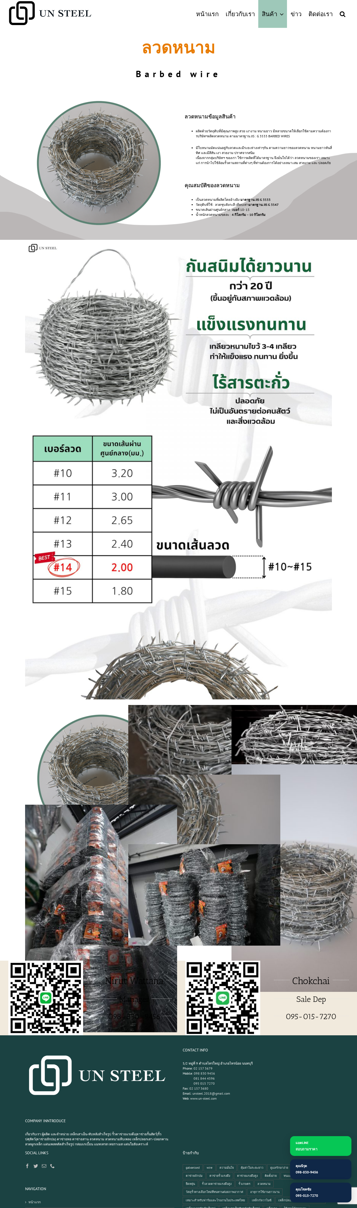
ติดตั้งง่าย (271, 1176)
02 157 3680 (198, 1088)
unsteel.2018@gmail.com (211, 1093)
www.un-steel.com (203, 1098)
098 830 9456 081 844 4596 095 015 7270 (199, 1078)
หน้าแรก (34, 1202)
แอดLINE (306, 1146)
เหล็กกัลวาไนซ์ (261, 1200)
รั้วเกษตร (244, 1184)
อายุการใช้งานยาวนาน (264, 1192)
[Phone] (52, 1166)
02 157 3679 (203, 1068)
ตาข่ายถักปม (194, 1176)
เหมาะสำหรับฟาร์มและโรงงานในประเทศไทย (215, 1200)
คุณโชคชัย (307, 1192)
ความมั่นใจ (226, 1168)
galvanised (193, 1168)
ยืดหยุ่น (190, 1184)
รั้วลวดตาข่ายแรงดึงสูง (216, 1184)
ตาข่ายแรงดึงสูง (247, 1176)
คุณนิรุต (307, 1169)
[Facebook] (27, 1166)
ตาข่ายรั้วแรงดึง (219, 1176)
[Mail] (44, 1166)
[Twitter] (35, 1166)
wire (210, 1168)
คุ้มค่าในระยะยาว (252, 1168)
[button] (342, 14)
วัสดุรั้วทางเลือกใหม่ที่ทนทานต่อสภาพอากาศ (214, 1192)
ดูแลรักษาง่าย (279, 1168)
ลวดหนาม (264, 1184)
